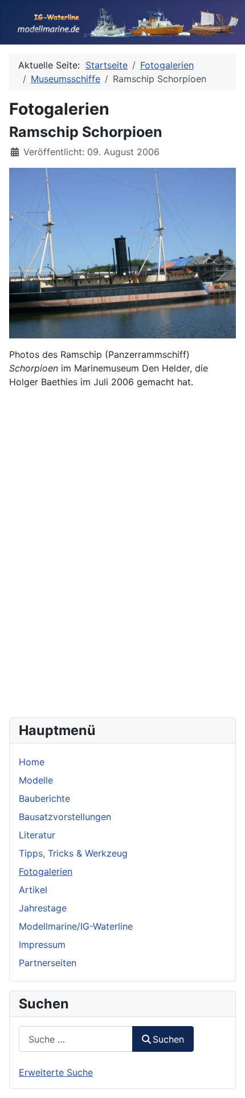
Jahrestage (43, 908)
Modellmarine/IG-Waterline (76, 926)
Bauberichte (44, 798)
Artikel (33, 889)
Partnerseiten (47, 962)
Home (31, 762)
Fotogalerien (45, 871)
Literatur (37, 835)
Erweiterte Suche (56, 1072)
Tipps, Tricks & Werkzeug (73, 853)
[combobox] (76, 1039)
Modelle (36, 780)
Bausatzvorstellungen (65, 816)
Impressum (42, 944)
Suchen (168, 1039)
